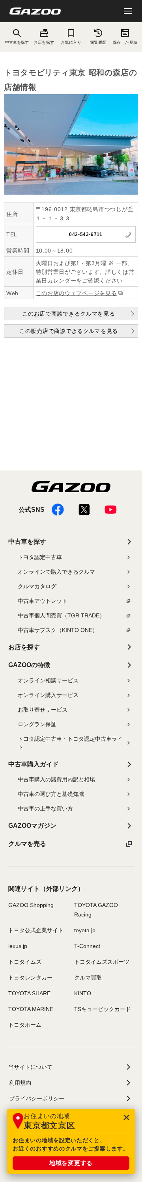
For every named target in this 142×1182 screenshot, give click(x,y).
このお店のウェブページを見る (76, 293)
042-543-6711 (85, 234)
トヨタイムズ (24, 962)
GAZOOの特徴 (29, 665)
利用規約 (20, 1083)
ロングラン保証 (37, 724)
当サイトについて (30, 1067)
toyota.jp (84, 930)
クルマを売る (27, 843)
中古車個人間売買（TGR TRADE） (61, 615)
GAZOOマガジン (32, 825)
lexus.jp (17, 946)
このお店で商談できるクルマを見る (68, 313)
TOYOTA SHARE (29, 993)
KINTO (82, 993)
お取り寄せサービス (42, 709)
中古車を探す (27, 541)
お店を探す (44, 42)
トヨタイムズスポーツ (101, 962)
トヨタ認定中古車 (40, 557)
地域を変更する (71, 1163)
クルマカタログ (37, 586)
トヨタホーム (24, 1025)
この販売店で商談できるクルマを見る (68, 331)
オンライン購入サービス (48, 695)
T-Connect (87, 946)
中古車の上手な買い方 (45, 808)
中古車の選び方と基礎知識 (51, 794)
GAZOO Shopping (31, 905)
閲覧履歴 (98, 42)
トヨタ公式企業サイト (36, 930)
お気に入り (71, 42)
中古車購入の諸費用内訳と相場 (56, 779)
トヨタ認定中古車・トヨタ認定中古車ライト (70, 743)
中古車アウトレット (42, 601)
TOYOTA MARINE (30, 1009)
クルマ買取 (88, 977)
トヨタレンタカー (30, 977)
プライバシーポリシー (36, 1098)
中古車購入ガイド (33, 764)
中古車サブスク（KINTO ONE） (58, 630)
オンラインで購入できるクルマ (56, 572)
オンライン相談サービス (48, 680)
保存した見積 (125, 42)
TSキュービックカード (102, 1009)
